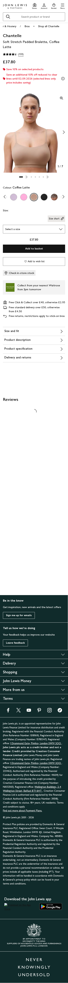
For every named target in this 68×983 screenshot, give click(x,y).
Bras (27, 26)
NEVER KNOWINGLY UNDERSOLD (34, 967)
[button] (62, 6)
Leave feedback (15, 642)
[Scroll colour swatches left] (6, 197)
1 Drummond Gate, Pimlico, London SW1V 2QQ (36, 743)
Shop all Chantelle (48, 26)
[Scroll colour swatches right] (62, 197)
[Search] (8, 16)
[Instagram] (49, 711)
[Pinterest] (39, 711)
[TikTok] (60, 711)
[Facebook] (8, 711)
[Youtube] (29, 711)
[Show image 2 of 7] (63, 132)
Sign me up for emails (19, 615)
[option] (14, 197)
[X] (18, 711)
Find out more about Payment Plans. (22, 810)
